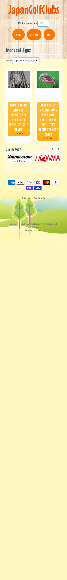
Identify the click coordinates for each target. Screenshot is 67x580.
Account (34, 34)
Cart (49, 34)
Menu (18, 34)
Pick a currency (27, 23)
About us (39, 197)
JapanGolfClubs (33, 9)
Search (26, 197)
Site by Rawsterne (33, 227)
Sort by (9, 60)
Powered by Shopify (33, 230)
